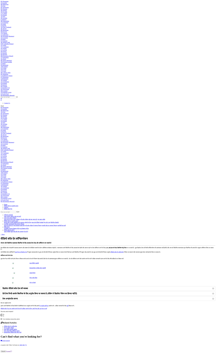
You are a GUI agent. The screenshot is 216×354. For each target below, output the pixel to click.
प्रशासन (6, 207)
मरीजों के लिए (28, 222)
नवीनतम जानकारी (8, 215)
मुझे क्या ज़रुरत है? (33, 219)
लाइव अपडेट (7, 216)
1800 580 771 (23, 345)
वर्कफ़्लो (41, 222)
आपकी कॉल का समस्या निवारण (49, 225)
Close (2, 351)
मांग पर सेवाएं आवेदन (9, 328)
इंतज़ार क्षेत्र (7, 222)
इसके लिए (22, 225)
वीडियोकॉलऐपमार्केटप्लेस (117, 252)
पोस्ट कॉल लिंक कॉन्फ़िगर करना (11, 331)
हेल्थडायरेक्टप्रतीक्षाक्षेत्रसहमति (38, 268)
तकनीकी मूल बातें (61, 225)
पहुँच (12, 231)
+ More (3, 234)
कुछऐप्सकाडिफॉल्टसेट (21, 252)
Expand (8, 351)
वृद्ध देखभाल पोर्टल (24, 228)
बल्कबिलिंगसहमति (34, 263)
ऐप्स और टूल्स (47, 222)
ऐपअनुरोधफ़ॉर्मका (43, 305)
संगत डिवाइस (16, 225)
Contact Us (7, 103)
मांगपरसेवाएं (33, 282)
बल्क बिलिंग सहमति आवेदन (10, 329)
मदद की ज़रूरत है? (8, 225)
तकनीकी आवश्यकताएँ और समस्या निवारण (14, 224)
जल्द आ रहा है (17, 216)
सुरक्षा (5, 231)
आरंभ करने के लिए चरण (9, 219)
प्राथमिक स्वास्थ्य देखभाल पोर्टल (12, 228)
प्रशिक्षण (18, 219)
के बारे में (26, 231)
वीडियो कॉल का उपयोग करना (11, 206)
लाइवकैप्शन (32, 273)
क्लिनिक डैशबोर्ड (55, 222)
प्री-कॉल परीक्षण (24, 219)
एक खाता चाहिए (41, 219)
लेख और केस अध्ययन (18, 231)
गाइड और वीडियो (35, 222)
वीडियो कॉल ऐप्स (8, 209)
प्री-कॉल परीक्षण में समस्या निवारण (33, 225)
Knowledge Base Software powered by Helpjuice (108, 349)
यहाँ (68, 305)
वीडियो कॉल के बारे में (9, 230)
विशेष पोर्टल (7, 227)
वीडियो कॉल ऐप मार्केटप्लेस (10, 326)
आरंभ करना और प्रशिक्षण (10, 218)
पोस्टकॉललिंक (33, 277)
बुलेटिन (12, 216)
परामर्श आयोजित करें (15, 222)
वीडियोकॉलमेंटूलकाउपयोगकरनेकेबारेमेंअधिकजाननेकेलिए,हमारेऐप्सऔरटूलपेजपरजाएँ (24, 308)
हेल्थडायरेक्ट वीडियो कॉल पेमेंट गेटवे (12, 332)
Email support (6, 340)
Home (5, 204)
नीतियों (8, 231)
